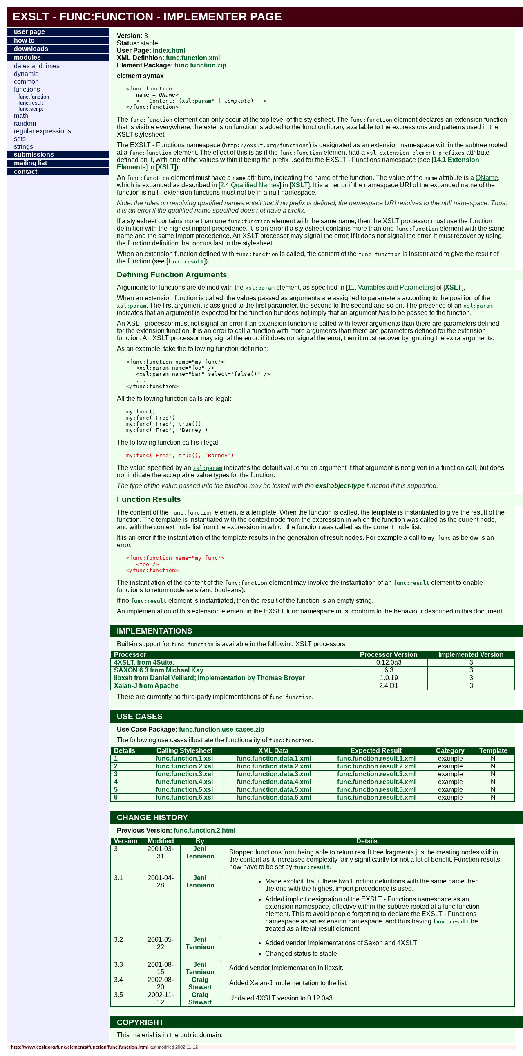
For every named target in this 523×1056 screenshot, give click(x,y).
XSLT (166, 167)
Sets (20, 138)
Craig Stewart (200, 983)
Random (25, 123)
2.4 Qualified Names (249, 185)
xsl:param (196, 101)
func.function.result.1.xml (376, 758)
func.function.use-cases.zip (221, 729)
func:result (30, 103)
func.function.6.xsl (184, 797)
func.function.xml (193, 57)
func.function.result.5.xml (376, 789)
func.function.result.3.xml (376, 774)
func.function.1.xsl (184, 758)
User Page (29, 31)
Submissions (34, 154)
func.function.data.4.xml (274, 781)
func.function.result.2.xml (376, 766)
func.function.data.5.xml (274, 789)
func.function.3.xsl (184, 774)
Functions (27, 89)
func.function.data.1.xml (274, 758)
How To (24, 40)
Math (21, 115)
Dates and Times (37, 66)
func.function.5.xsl (184, 789)
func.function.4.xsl (184, 781)
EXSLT (31, 16)
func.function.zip (200, 65)
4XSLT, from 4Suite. (144, 662)
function (123, 16)
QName (487, 177)
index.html (169, 50)
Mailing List (30, 163)
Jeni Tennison (200, 852)
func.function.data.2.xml (274, 766)
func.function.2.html (204, 830)
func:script (30, 109)
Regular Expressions (42, 131)
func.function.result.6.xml (376, 797)
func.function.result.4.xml (376, 781)
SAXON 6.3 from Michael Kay (158, 670)
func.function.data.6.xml (274, 797)
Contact (25, 171)
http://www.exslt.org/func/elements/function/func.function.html (79, 1047)
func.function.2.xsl (184, 766)
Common (26, 81)
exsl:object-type (340, 485)
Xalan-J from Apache (146, 685)
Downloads (31, 48)
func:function (33, 97)
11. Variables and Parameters (390, 287)
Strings (23, 146)
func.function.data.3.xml (274, 774)
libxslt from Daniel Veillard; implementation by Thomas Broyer (209, 677)
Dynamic (26, 73)
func (75, 16)
